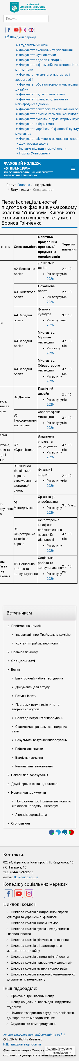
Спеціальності (22, 661)
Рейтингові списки (28, 749)
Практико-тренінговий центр (32, 996)
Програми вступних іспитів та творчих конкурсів (35, 707)
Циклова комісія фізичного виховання (40, 940)
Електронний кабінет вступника (38, 678)
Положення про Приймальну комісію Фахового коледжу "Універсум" (41, 803)
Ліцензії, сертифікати (30, 815)
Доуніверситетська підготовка (33, 784)
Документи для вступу (32, 687)
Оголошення (20, 823)
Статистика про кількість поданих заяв (39, 729)
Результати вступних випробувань (40, 740)
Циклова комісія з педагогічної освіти (40, 957)
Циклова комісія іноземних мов (35, 923)
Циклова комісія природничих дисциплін (41, 963)
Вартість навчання (28, 758)
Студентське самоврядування (33, 1024)
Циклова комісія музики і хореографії (39, 968)
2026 (50, 279)
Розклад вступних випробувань (38, 718)
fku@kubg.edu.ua (26, 877)
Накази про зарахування (29, 775)
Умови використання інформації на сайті (34, 1034)
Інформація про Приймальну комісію (42, 635)
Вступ (15, 670)
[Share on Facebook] (51, 832)
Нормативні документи (28, 793)
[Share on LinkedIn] (64, 832)
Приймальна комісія (25, 626)
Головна (23, 185)
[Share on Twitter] (58, 832)
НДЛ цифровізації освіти (22, 1044)
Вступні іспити (25, 696)
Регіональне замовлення (33, 766)
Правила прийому (24, 652)
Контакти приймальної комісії (37, 643)
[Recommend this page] (71, 832)
